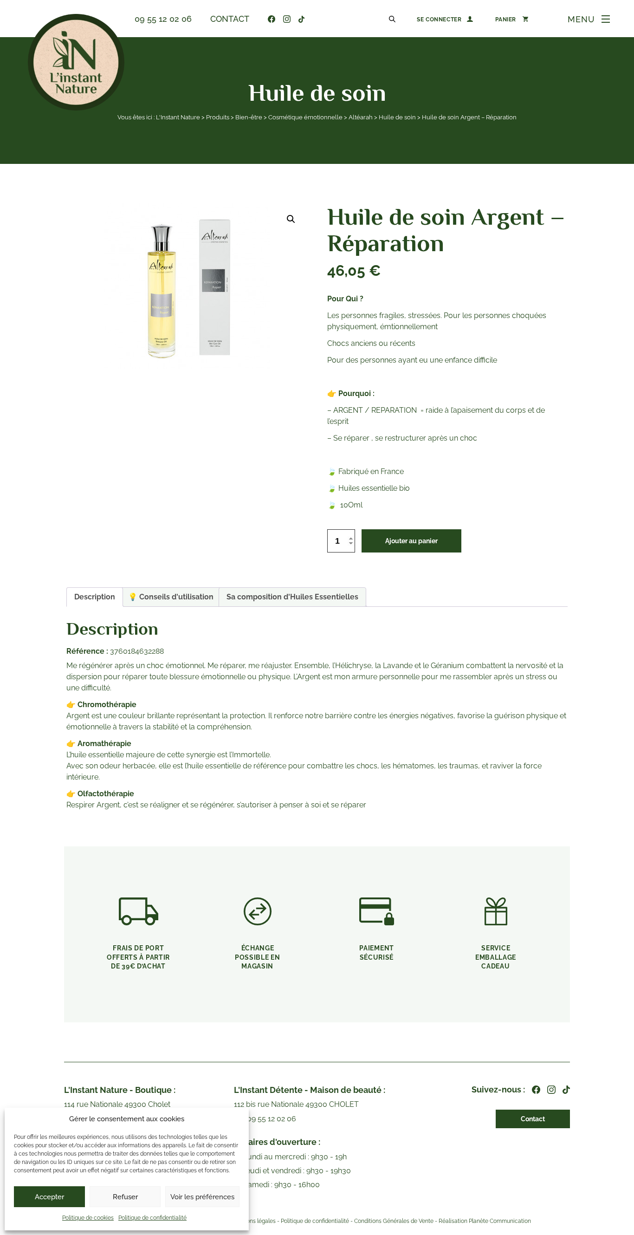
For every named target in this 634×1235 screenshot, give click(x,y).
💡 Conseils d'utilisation (170, 596)
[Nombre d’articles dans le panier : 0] (512, 19)
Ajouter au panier (411, 541)
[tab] (94, 597)
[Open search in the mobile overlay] (393, 18)
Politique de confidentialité (152, 1218)
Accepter (49, 1197)
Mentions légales (254, 1221)
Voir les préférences (202, 1197)
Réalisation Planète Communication (485, 1221)
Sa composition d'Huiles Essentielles (292, 596)
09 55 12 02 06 (163, 19)
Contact (229, 19)
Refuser (125, 1197)
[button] (291, 219)
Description (94, 596)
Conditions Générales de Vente (393, 1221)
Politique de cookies (88, 1218)
